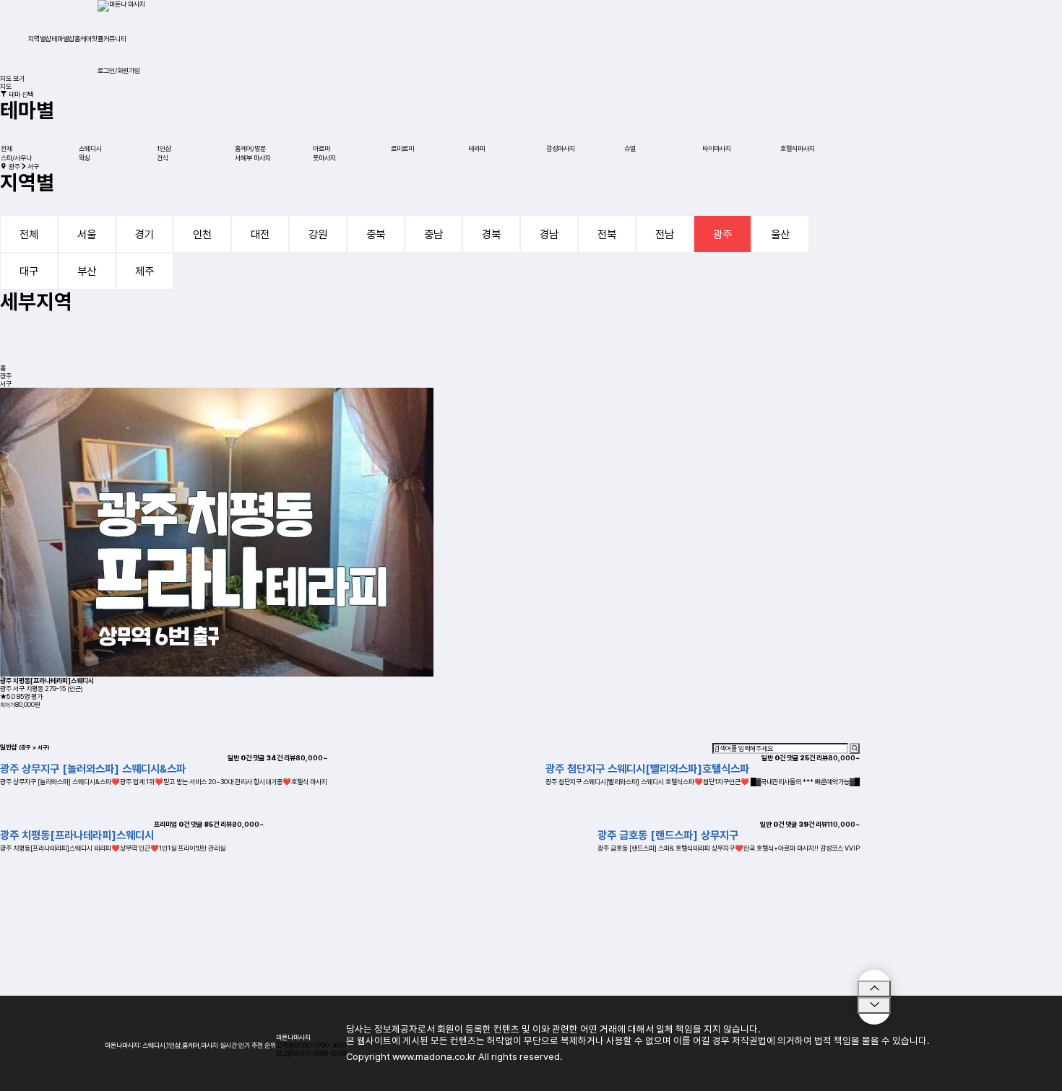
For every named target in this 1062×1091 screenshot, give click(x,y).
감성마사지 (560, 148)
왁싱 (84, 158)
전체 (6, 148)
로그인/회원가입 (119, 70)
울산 (780, 234)
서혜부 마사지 (253, 158)
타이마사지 (716, 148)
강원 (317, 234)
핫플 (97, 39)
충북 (375, 234)
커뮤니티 (114, 39)
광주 (722, 234)
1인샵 (164, 148)
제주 (144, 271)
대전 (260, 234)
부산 (86, 271)
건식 (162, 158)
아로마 (321, 148)
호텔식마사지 (797, 148)
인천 (202, 234)
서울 (86, 234)
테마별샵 (62, 39)
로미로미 (402, 148)
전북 (606, 234)
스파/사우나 (16, 158)
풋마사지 (324, 158)
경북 (491, 234)
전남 (664, 234)
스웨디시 (90, 148)
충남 (433, 234)
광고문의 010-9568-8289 (311, 1053)
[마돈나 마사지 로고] (121, 5)
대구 (29, 271)
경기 (144, 234)
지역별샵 (39, 39)
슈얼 (630, 148)
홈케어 (83, 39)
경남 (549, 234)
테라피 (476, 148)
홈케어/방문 (250, 148)
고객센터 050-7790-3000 (311, 1045)
